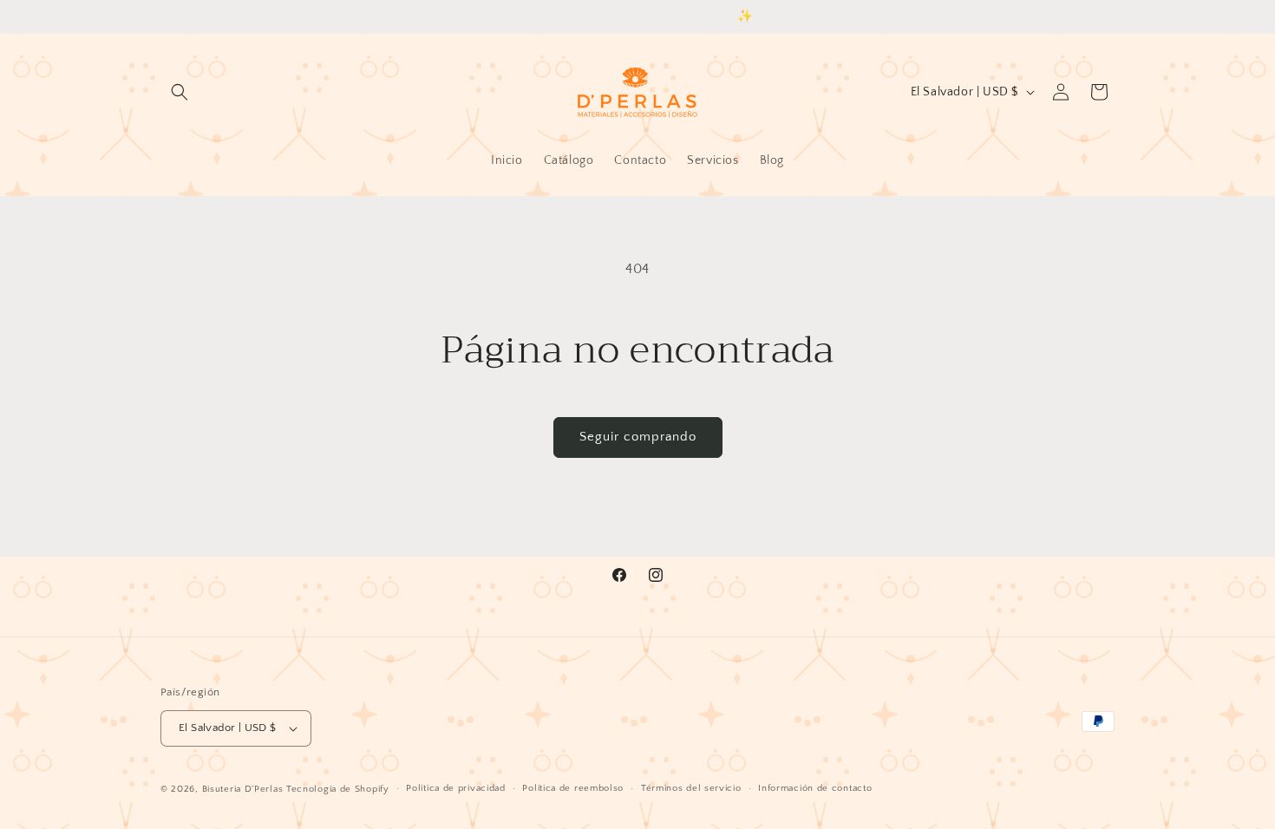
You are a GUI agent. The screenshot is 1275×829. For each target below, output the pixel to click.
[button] (179, 92)
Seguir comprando (637, 436)
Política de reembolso (573, 788)
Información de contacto (815, 788)
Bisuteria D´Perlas (243, 789)
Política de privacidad (455, 788)
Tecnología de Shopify (337, 789)
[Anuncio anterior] (453, 16)
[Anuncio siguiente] (822, 16)
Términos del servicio (691, 788)
